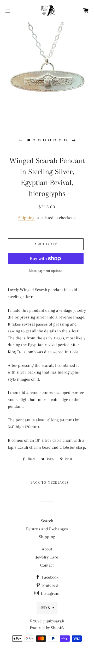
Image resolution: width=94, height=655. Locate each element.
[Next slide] (73, 140)
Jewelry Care (47, 557)
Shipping (26, 217)
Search (47, 520)
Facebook (49, 577)
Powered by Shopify (47, 627)
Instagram (50, 593)
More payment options (45, 271)
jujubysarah (53, 620)
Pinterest (49, 585)
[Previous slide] (20, 140)
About (47, 548)
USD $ (44, 607)
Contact (47, 565)
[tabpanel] (47, 74)
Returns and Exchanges (47, 528)
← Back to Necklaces (47, 482)
